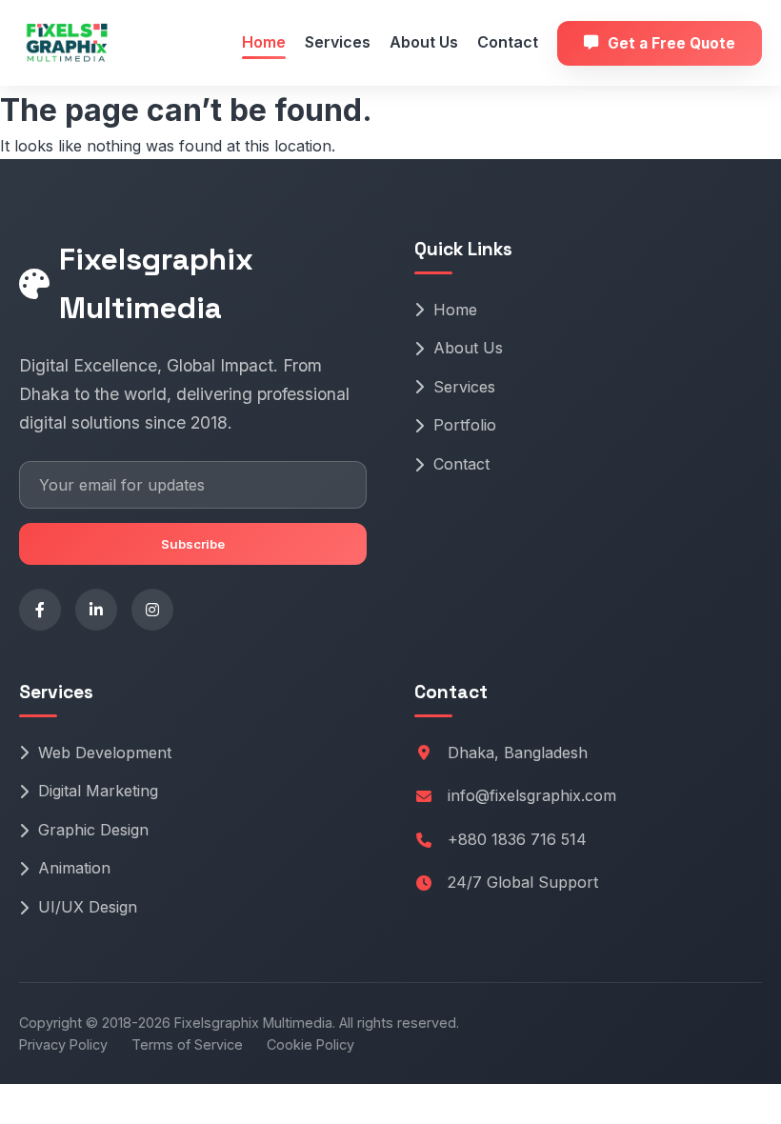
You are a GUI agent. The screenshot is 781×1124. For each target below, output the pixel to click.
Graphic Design (93, 829)
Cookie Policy (310, 1044)
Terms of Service (187, 1044)
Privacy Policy (63, 1044)
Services (337, 41)
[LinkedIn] (96, 610)
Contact (507, 41)
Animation (74, 867)
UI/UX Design (87, 906)
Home (264, 41)
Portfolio (464, 424)
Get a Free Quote (671, 43)
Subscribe (193, 544)
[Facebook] (40, 610)
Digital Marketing (98, 790)
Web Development (104, 752)
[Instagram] (152, 610)
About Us (424, 41)
